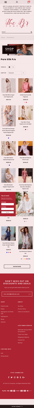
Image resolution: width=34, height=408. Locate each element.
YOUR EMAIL (3, 206)
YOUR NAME (3, 202)
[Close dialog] (33, 192)
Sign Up (7, 212)
